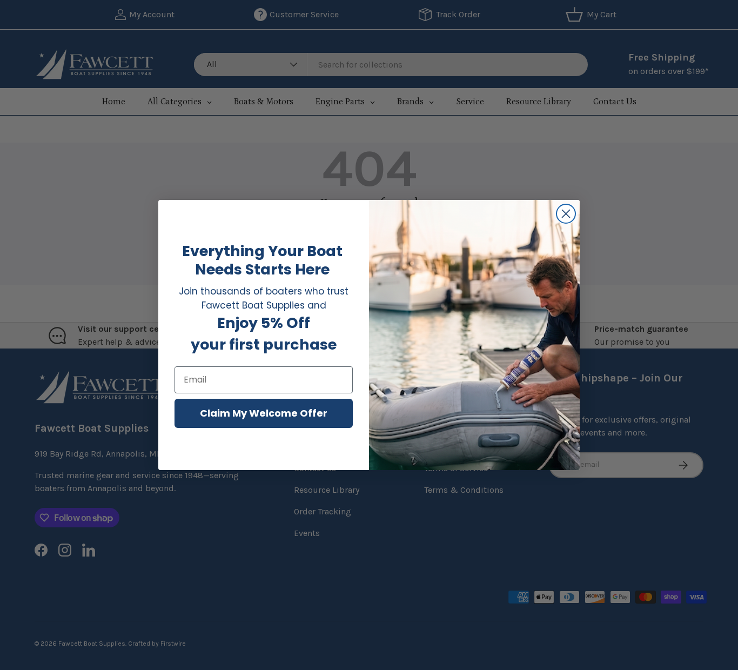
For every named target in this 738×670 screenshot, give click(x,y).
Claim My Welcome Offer (263, 413)
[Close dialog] (565, 213)
